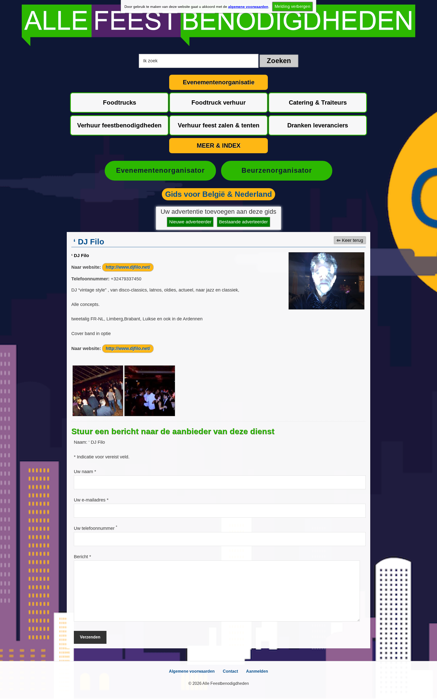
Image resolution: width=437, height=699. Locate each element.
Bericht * (82, 556)
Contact (230, 671)
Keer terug (352, 240)
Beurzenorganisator (277, 170)
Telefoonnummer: (90, 278)
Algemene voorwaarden (192, 671)
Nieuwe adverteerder (190, 221)
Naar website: (86, 267)
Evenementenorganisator (160, 170)
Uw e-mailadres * (91, 499)
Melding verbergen (292, 6)
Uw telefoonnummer (95, 528)
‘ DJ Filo (80, 255)
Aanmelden (257, 671)
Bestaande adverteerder (243, 221)
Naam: (81, 442)
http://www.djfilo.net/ (128, 267)
